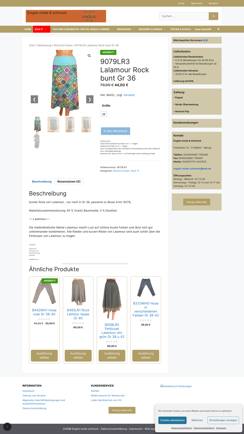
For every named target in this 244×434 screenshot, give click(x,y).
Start (32, 45)
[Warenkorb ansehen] (218, 29)
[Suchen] (213, 16)
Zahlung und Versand (33, 395)
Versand (129, 95)
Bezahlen (213, 3)
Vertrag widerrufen (197, 202)
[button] (89, 56)
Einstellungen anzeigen (223, 420)
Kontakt (95, 390)
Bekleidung (44, 45)
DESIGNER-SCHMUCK (150, 29)
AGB (205, 40)
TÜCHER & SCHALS (180, 29)
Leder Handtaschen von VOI (106, 400)
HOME (27, 29)
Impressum (221, 428)
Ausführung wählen (44, 355)
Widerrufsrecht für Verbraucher (108, 395)
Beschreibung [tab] (42, 181)
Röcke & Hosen (63, 45)
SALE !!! (39, 29)
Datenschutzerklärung (181, 428)
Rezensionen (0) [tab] (69, 181)
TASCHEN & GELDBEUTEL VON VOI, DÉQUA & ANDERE (80, 29)
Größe (106, 105)
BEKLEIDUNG (124, 29)
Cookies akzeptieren (172, 420)
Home (181, 3)
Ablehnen (197, 420)
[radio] (104, 114)
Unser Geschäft (203, 29)
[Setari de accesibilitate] (7, 427)
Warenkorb (196, 3)
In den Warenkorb (115, 131)
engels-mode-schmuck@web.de (192, 168)
